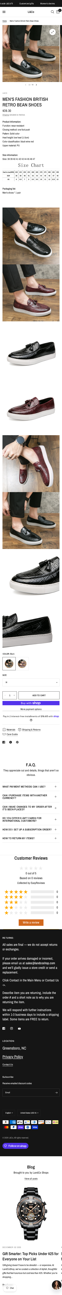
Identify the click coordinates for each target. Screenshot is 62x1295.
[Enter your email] (56, 1093)
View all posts (31, 1178)
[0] (57, 12)
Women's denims (38, 3)
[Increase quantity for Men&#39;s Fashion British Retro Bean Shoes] (14, 695)
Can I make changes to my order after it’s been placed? (27, 808)
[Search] (52, 12)
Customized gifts (17, 3)
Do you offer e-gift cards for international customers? (21, 819)
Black (9, 663)
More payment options (31, 709)
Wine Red (22, 663)
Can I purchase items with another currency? (24, 796)
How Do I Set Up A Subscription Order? (27, 829)
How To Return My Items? (18, 838)
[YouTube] (21, 1028)
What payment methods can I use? (23, 786)
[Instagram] (14, 1028)
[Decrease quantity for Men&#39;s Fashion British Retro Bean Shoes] (5, 695)
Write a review (31, 922)
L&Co (31, 11)
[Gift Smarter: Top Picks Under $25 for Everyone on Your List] (31, 1213)
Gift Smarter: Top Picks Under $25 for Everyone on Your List (30, 1256)
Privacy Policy (12, 1056)
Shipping (5, 114)
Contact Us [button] (7, 1064)
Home (4, 21)
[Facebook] (6, 1028)
